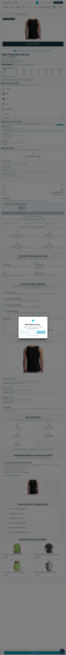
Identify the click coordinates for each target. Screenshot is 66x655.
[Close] (46, 318)
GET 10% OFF (41, 332)
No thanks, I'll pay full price (33, 335)
